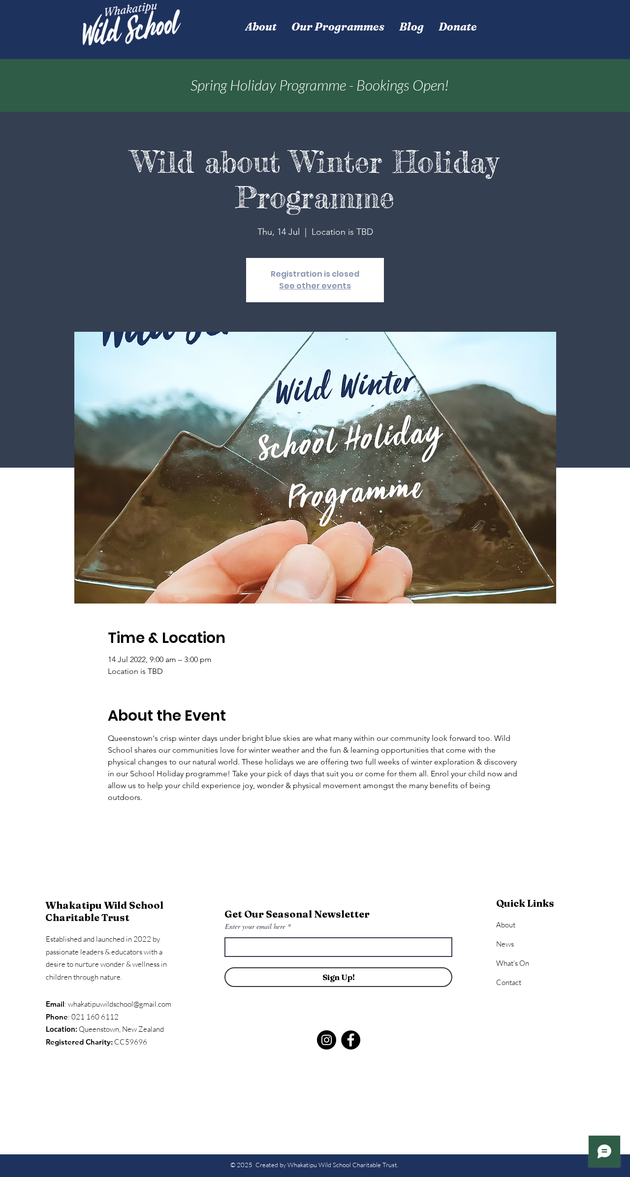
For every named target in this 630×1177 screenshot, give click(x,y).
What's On (512, 963)
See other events (315, 285)
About (505, 924)
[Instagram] (326, 1040)
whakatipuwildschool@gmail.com (119, 1004)
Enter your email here (255, 926)
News (505, 944)
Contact (508, 982)
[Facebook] (350, 1040)
